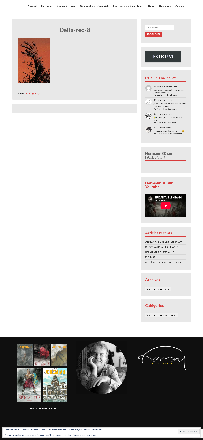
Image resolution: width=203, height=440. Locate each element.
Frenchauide (162, 133)
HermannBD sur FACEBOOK (159, 155)
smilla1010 (161, 95)
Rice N (159, 109)
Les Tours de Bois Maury (128, 5)
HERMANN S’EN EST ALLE (159, 252)
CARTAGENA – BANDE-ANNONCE (163, 242)
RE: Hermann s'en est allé (165, 86)
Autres (179, 5)
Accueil (32, 5)
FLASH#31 (150, 257)
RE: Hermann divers (163, 100)
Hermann (46, 5)
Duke (151, 5)
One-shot (165, 5)
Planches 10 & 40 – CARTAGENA (163, 262)
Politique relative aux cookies (85, 435)
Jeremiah (103, 5)
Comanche (86, 5)
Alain (159, 122)
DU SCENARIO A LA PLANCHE (161, 247)
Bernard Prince (66, 5)
